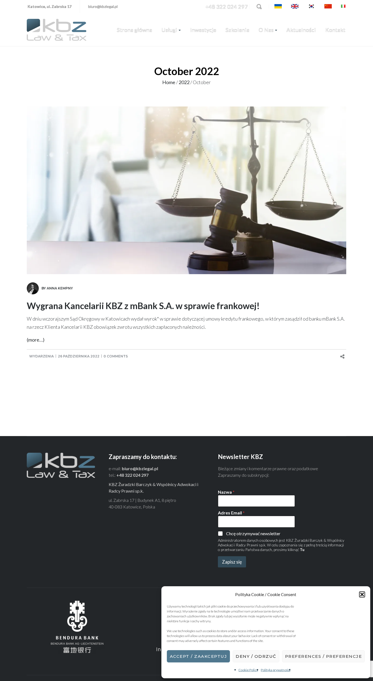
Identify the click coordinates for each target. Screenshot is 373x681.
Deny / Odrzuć (256, 656)
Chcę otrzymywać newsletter (253, 533)
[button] (362, 594)
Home (168, 82)
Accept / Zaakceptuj (198, 656)
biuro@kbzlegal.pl (103, 6)
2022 (184, 82)
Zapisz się (232, 562)
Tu (302, 549)
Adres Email (231, 512)
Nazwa (226, 492)
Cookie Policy (248, 670)
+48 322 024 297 (226, 6)
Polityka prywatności (275, 670)
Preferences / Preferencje (323, 656)
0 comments (115, 356)
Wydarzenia (41, 356)
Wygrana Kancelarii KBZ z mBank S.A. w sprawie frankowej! (143, 305)
